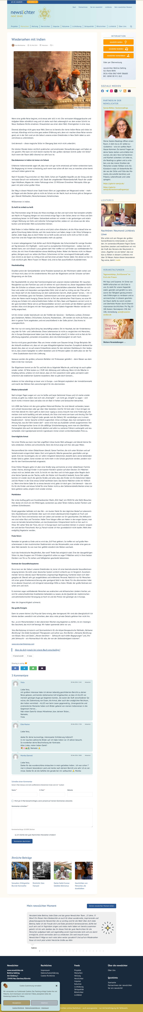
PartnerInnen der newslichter (120, 985)
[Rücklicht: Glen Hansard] (41, 871)
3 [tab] (46, 951)
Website (70, 790)
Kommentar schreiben (20, 806)
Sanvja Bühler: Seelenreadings (115, 108)
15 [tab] (86, 951)
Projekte (14, 26)
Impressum (45, 1008)
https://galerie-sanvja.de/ (113, 183)
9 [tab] (66, 951)
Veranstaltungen (113, 269)
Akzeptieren (16, 1003)
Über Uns (122, 26)
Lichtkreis (108, 7)
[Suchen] (131, 26)
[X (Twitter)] (116, 91)
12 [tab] (76, 951)
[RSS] (124, 91)
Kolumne (65, 26)
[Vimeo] (120, 91)
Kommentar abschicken (22, 841)
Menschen (25, 26)
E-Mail (42, 790)
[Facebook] (15, 668)
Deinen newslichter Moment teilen (101, 920)
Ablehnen (44, 1003)
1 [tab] (40, 951)
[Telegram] (24, 668)
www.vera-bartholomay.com (23, 644)
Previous (25, 936)
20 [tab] (103, 951)
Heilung (35, 26)
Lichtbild (112, 26)
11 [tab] (73, 951)
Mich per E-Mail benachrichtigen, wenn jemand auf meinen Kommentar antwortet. (43, 801)
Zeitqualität (89, 26)
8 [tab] (63, 951)
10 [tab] (70, 951)
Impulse (56, 26)
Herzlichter (45, 26)
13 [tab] (80, 951)
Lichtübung (76, 26)
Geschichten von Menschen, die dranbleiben (81, 886)
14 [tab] (83, 951)
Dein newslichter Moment (123, 7)
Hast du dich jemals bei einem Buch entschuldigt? (37, 650)
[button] (56, 986)
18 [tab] (97, 951)
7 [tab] (60, 951)
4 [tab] (50, 951)
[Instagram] (111, 91)
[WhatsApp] (33, 668)
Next (118, 936)
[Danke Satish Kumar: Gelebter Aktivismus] (63, 871)
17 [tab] (93, 951)
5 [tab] (53, 951)
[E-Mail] (42, 668)
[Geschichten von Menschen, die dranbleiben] (84, 871)
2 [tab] (43, 951)
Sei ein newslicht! (96, 7)
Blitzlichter (101, 26)
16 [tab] (90, 951)
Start (74, 7)
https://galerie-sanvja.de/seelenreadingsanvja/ (116, 188)
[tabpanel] (71, 936)
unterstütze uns (32, 2)
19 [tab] (100, 951)
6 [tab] (56, 951)
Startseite (112, 982)
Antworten (87, 682)
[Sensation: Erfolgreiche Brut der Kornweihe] (20, 871)
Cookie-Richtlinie (18, 1008)
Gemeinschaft (18, 656)
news (29, 656)
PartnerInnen (83, 7)
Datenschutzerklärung (32, 1008)
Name (14, 790)
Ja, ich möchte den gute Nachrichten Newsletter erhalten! (35, 835)
